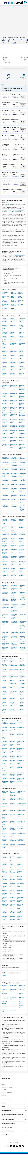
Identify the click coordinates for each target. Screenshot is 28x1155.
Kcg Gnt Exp (5, 102)
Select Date (22, 96)
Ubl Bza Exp (5, 94)
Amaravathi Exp (6, 164)
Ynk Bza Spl (5, 181)
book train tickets (8, 204)
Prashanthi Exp (6, 189)
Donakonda (16, 97)
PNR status (20, 210)
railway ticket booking (20, 255)
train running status (14, 211)
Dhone (5, 97)
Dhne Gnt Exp (5, 110)
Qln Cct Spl (5, 119)
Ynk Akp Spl (5, 172)
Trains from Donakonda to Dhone (10, 967)
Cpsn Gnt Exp (5, 127)
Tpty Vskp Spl (5, 135)
